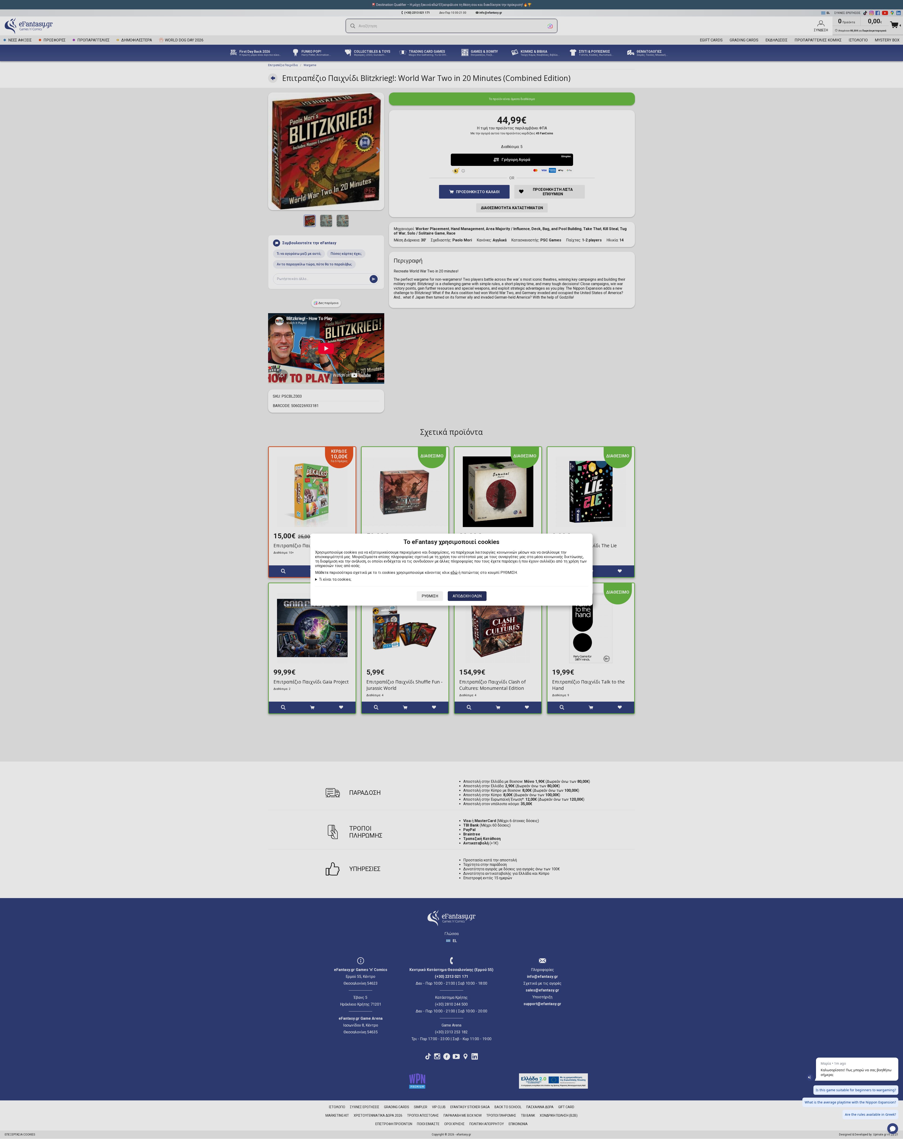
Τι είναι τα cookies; (335, 579)
